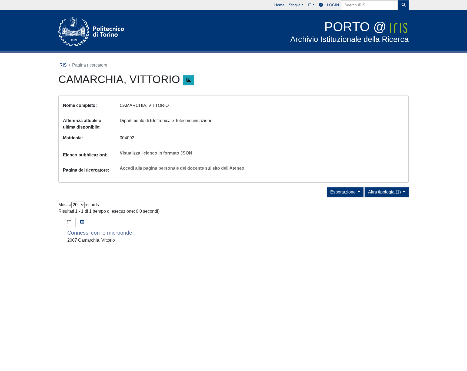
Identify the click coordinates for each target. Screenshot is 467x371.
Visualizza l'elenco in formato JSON (156, 153)
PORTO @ (349, 31)
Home (279, 5)
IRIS (62, 65)
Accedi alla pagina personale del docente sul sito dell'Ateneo (182, 168)
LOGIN (333, 5)
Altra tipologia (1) (385, 192)
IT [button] (309, 5)
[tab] (69, 222)
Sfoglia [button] (295, 5)
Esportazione (343, 192)
